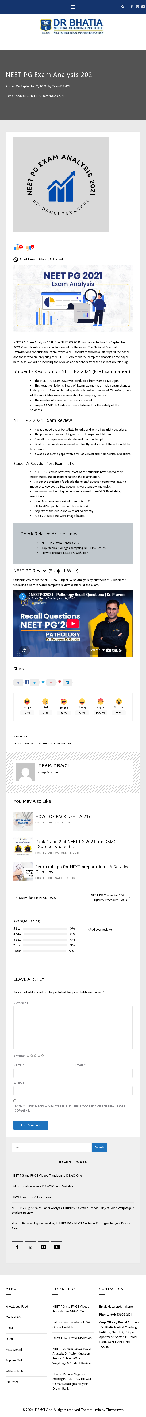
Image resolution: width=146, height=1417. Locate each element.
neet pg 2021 (33, 743)
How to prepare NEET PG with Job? (65, 552)
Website (19, 1083)
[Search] (123, 7)
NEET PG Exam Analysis (57, 743)
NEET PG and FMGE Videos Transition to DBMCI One (47, 1175)
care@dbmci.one (122, 1306)
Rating (19, 1056)
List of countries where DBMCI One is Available (42, 1186)
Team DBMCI (61, 86)
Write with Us (14, 1371)
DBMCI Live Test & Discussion (31, 1197)
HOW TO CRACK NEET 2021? (62, 816)
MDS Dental (14, 1350)
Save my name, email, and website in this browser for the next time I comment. (69, 1108)
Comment (22, 1003)
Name (18, 1065)
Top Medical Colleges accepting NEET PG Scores (74, 548)
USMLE (10, 1339)
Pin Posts (12, 1382)
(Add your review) (100, 929)
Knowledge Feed (17, 1306)
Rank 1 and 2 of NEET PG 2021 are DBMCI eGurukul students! (76, 844)
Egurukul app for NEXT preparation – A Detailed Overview (82, 869)
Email (80, 1065)
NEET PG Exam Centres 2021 (61, 543)
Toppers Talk (14, 1360)
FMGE (10, 1328)
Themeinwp (115, 1410)
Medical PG (22, 736)
